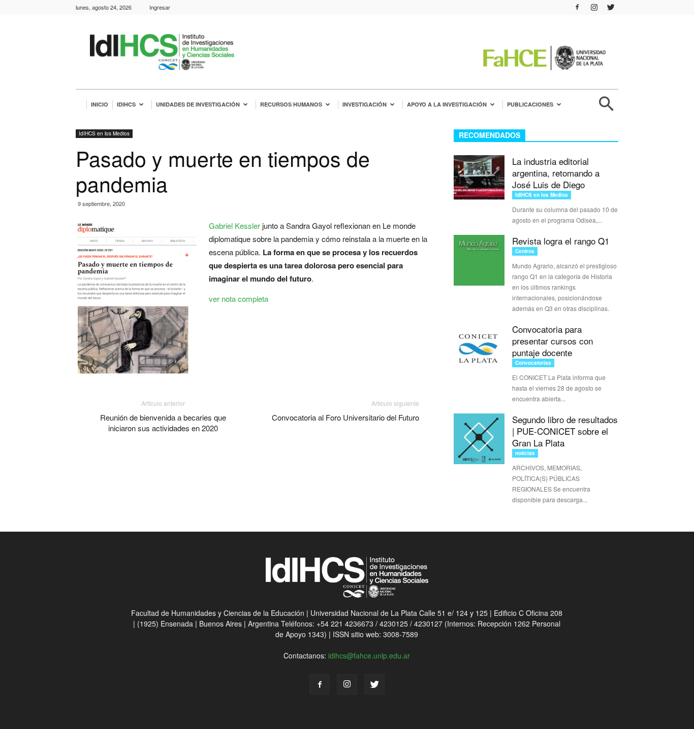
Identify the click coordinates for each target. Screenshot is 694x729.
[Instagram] (594, 7)
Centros (524, 251)
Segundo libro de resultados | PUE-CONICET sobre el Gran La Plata (565, 431)
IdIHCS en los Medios (104, 133)
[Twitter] (610, 7)
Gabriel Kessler (234, 225)
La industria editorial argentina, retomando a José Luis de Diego (556, 173)
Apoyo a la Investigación (447, 104)
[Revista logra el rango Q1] (479, 260)
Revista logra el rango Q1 (560, 240)
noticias (525, 453)
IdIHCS (126, 104)
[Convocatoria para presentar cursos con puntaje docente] (479, 348)
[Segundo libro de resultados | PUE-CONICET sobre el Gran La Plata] (479, 438)
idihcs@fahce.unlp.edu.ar (369, 655)
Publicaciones (530, 104)
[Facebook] (577, 7)
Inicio (99, 104)
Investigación (364, 104)
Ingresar (159, 7)
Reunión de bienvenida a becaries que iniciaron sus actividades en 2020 (163, 422)
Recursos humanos (291, 104)
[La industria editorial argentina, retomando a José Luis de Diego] (479, 180)
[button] (606, 108)
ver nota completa (238, 298)
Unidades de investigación (198, 104)
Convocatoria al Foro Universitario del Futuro (345, 417)
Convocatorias (533, 362)
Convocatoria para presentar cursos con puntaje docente (552, 341)
